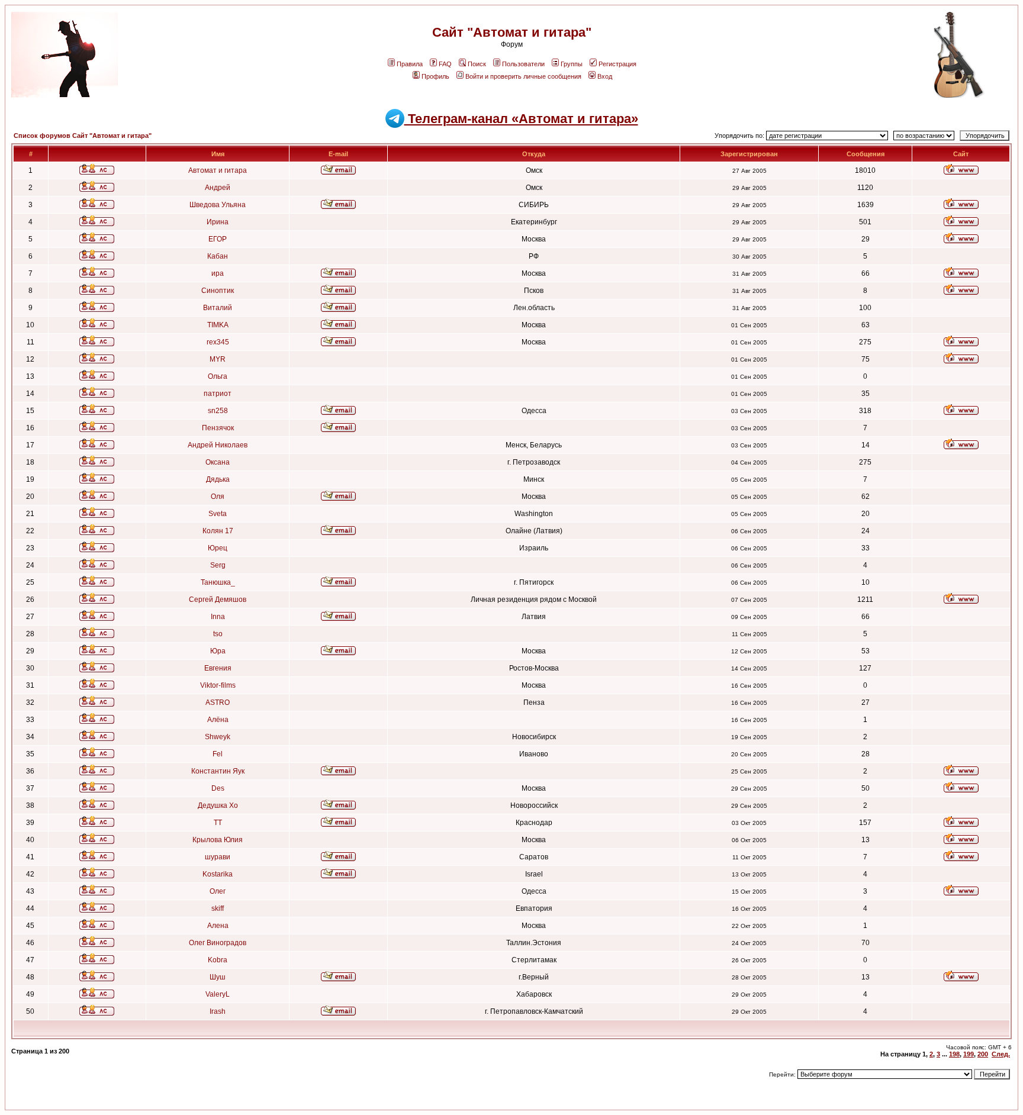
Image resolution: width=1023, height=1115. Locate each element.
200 (982, 1054)
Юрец (217, 548)
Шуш (218, 977)
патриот (217, 393)
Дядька (218, 479)
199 (968, 1054)
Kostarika (217, 874)
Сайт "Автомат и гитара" (511, 32)
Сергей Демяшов (217, 599)
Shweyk (217, 737)
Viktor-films (218, 685)
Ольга (217, 376)
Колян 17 (217, 531)
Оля (217, 496)
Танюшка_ (218, 582)
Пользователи (523, 63)
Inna (218, 617)
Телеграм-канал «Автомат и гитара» (521, 118)
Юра (218, 651)
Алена (218, 925)
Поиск (477, 63)
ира (217, 273)
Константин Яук (218, 771)
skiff (217, 908)
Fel (218, 754)
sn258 (218, 411)
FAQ (445, 63)
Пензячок (218, 428)
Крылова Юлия (217, 840)
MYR (218, 359)
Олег (218, 891)
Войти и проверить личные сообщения (523, 76)
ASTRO (217, 702)
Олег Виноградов (217, 943)
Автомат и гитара (217, 170)
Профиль (435, 76)
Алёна (218, 720)
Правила (410, 63)
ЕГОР (217, 239)
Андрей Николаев (217, 445)
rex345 (218, 342)
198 (954, 1054)
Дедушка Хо (218, 805)
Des (217, 788)
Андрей (217, 187)
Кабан (217, 256)
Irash (218, 1011)
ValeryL (217, 994)
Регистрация (617, 63)
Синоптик (217, 290)
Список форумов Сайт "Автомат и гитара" (83, 135)
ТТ (218, 822)
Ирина (218, 222)
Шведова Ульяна (217, 205)
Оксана (217, 462)
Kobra (217, 960)
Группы (572, 63)
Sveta (217, 514)
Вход (604, 76)
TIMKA (218, 325)
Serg (218, 565)
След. (1001, 1054)
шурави (217, 857)
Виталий (217, 308)
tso (218, 634)
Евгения (217, 668)
